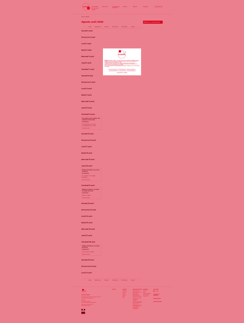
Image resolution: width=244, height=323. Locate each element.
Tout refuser (122, 70)
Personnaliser (131, 70)
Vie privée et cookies (122, 72)
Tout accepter (113, 70)
